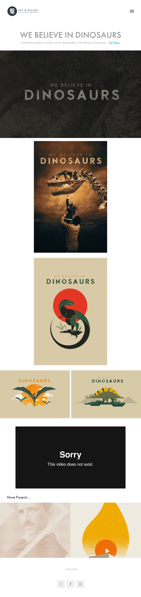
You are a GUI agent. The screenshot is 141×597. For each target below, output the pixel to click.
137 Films (114, 42)
